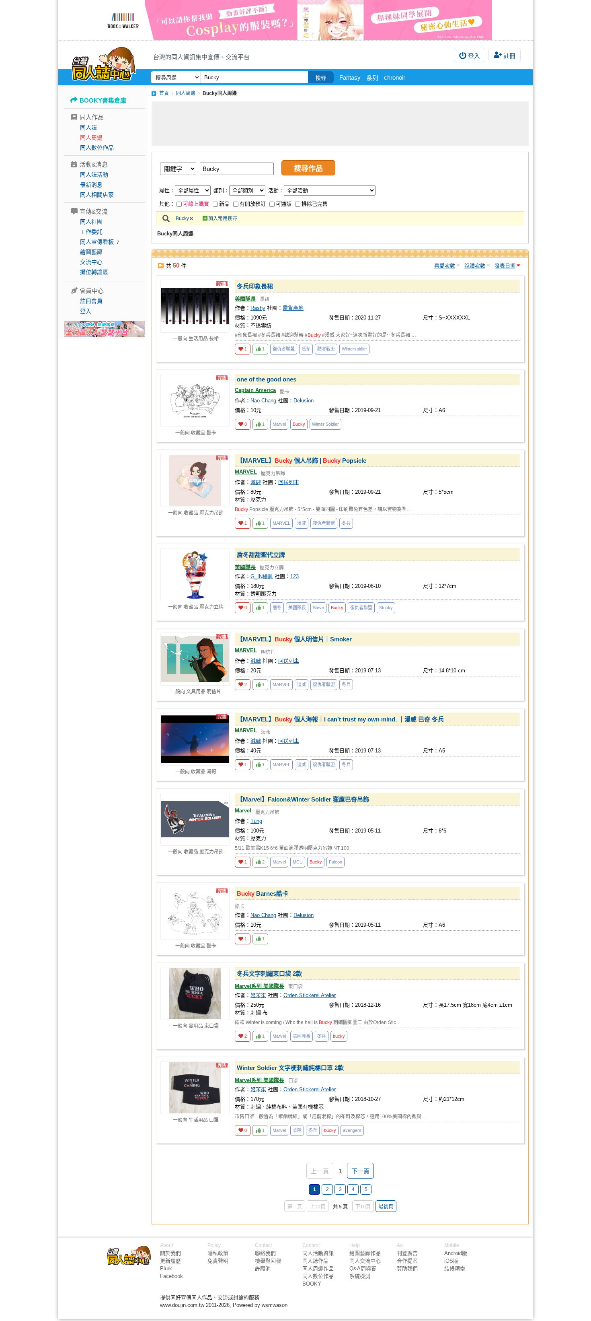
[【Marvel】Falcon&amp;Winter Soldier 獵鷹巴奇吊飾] (195, 819)
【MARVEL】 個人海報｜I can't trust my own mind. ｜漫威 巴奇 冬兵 (340, 719)
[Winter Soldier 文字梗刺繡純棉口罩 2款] (195, 1087)
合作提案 (407, 1261)
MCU (298, 861)
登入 (474, 55)
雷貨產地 (293, 308)
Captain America (255, 390)
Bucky (182, 218)
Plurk (166, 1268)
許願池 (263, 1268)
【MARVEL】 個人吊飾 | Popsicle (301, 460)
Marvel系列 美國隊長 (259, 986)
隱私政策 (217, 1253)
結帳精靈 (454, 1268)
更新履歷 (170, 1261)
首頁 (164, 93)
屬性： (167, 191)
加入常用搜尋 (222, 218)
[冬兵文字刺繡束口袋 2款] (195, 993)
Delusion (303, 401)
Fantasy (350, 77)
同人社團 (91, 221)
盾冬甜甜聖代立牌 (261, 554)
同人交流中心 (365, 1261)
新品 (224, 204)
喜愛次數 (444, 266)
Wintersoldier (354, 348)
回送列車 (288, 482)
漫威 (301, 523)
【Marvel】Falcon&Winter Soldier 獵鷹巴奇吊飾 (303, 799)
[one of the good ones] (195, 400)
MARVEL (246, 472)
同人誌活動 (94, 174)
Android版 (455, 1253)
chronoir (394, 77)
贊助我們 (407, 1268)
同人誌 (88, 127)
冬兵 (346, 523)
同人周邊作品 (318, 1268)
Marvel (279, 424)
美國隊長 (245, 299)
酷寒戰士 (326, 348)
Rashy (257, 308)
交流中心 (91, 262)
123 (294, 576)
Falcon (335, 861)
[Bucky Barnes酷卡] (195, 913)
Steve (318, 607)
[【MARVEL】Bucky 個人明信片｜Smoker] (195, 659)
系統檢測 (359, 1276)
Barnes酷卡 (262, 893)
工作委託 (91, 232)
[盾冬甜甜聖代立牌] (195, 574)
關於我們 (170, 1253)
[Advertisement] (340, 123)
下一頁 (360, 1171)
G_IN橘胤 (261, 576)
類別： (221, 191)
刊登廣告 (407, 1253)
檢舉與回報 (268, 1261)
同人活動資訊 (318, 1253)
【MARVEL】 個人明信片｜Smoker (294, 639)
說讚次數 (474, 266)
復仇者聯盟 (284, 348)
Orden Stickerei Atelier (309, 995)
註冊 (509, 55)
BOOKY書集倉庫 (103, 100)
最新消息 (91, 184)
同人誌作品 (315, 1261)
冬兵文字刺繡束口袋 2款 (269, 973)
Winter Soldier (325, 424)
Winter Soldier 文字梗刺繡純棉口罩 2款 (290, 1067)
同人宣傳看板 (97, 242)
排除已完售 (315, 204)
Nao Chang (263, 401)
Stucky (386, 607)
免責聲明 (217, 1261)
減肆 (255, 482)
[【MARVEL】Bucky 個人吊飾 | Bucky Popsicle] (195, 480)
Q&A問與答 (362, 1268)
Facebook (171, 1276)
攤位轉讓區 (94, 272)
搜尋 (321, 78)
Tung (256, 821)
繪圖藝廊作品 (365, 1253)
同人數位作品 (97, 147)
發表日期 (505, 266)
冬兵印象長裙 (255, 286)
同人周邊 (91, 137)
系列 (372, 77)
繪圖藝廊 (91, 252)
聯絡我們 (265, 1253)
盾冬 (306, 348)
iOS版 (451, 1261)
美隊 (297, 1130)
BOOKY (311, 1284)
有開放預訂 (253, 204)
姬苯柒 (258, 995)
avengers (352, 1130)
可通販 (283, 204)
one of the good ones (266, 379)
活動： (276, 191)
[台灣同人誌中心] (104, 62)
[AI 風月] (104, 332)
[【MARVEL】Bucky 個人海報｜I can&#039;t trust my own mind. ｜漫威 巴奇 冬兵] (195, 739)
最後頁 (386, 1207)
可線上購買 (196, 204)
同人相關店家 (97, 195)
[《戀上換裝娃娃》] (295, 20)
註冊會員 (91, 301)
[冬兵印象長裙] (195, 306)
